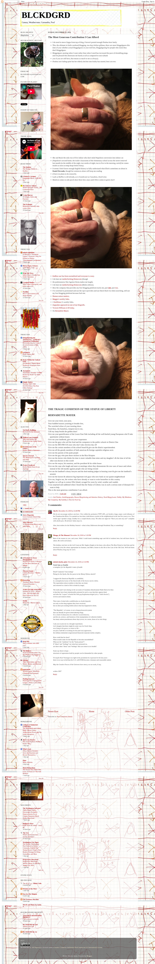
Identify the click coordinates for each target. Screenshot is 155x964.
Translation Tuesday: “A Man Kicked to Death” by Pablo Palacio (32, 374)
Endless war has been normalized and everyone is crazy (73, 276)
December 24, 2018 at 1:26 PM (80, 535)
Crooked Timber (28, 282)
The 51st (26, 833)
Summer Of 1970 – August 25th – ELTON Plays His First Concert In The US (31, 593)
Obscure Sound (28, 571)
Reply (55, 528)
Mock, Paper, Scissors (30, 266)
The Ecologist (27, 204)
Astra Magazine (28, 515)
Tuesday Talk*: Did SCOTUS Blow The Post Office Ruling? (31, 386)
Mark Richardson (29, 768)
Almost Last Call (28, 926)
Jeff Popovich (36, 947)
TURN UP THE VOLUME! (32, 589)
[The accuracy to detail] (30, 919)
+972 (24, 505)
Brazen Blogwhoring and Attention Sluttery (88, 497)
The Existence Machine (31, 899)
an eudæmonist (28, 512)
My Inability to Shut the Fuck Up (69, 500)
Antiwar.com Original (30, 437)
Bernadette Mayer (61, 311)
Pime (24, 760)
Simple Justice (28, 382)
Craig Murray (28, 195)
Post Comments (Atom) (64, 716)
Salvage (25, 660)
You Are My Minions (30, 894)
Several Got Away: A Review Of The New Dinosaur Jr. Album (32, 563)
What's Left (27, 749)
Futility (119, 497)
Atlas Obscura (28, 522)
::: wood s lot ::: (28, 508)
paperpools (26, 669)
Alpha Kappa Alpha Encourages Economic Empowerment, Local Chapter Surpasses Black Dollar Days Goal (31, 814)
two (116, 288)
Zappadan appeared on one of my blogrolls (69, 305)
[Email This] (72, 494)
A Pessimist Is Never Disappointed (30, 558)
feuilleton (57, 302)
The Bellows (27, 651)
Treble (25, 601)
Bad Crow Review (29, 740)
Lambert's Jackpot (29, 176)
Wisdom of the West (30, 889)
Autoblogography (68, 497)
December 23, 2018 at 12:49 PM (69, 511)
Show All (41, 213)
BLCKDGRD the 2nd (30, 924)
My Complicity (53, 500)
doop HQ (26, 641)
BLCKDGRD (46, 15)
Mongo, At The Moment (61, 535)
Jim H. (55, 511)
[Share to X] (76, 494)
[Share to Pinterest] (80, 494)
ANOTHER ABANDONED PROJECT (32, 916)
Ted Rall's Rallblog (29, 430)
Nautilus (25, 292)
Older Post (129, 711)
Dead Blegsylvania (110, 497)
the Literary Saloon (29, 186)
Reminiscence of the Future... (29, 447)
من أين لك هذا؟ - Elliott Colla (32, 883)
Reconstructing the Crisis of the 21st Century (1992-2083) (32, 345)
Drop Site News (28, 273)
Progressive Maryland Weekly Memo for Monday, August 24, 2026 (32, 863)
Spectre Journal (28, 456)
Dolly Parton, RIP (28, 354)
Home (91, 711)
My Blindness (126, 497)
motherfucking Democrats (72, 279)
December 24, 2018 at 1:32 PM (78, 562)
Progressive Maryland (30, 859)
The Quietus (27, 167)
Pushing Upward (28, 679)
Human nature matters (61, 296)
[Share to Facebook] (78, 494)
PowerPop (26, 580)
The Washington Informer (32, 808)
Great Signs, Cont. (29, 267)
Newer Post (53, 711)
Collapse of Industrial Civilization (30, 725)
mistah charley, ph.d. (60, 562)
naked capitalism (28, 252)
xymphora (26, 352)
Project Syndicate (29, 465)
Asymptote (26, 371)
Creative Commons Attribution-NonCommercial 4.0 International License (78, 947)
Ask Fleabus (57, 497)
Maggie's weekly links (61, 299)
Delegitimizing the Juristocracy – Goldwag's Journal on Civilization (31, 339)
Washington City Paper (31, 842)
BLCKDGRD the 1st (30, 932)
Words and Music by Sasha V (32, 905)
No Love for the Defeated (31, 432)
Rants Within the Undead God (31, 360)
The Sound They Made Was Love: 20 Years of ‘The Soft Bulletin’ (32, 771)
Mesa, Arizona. (28, 762)
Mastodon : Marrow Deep (31, 603)
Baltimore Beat (28, 823)
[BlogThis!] (74, 494)
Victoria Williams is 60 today (63, 308)
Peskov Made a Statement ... (32, 450)
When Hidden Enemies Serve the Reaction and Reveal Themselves (30, 753)
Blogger (89, 956)
